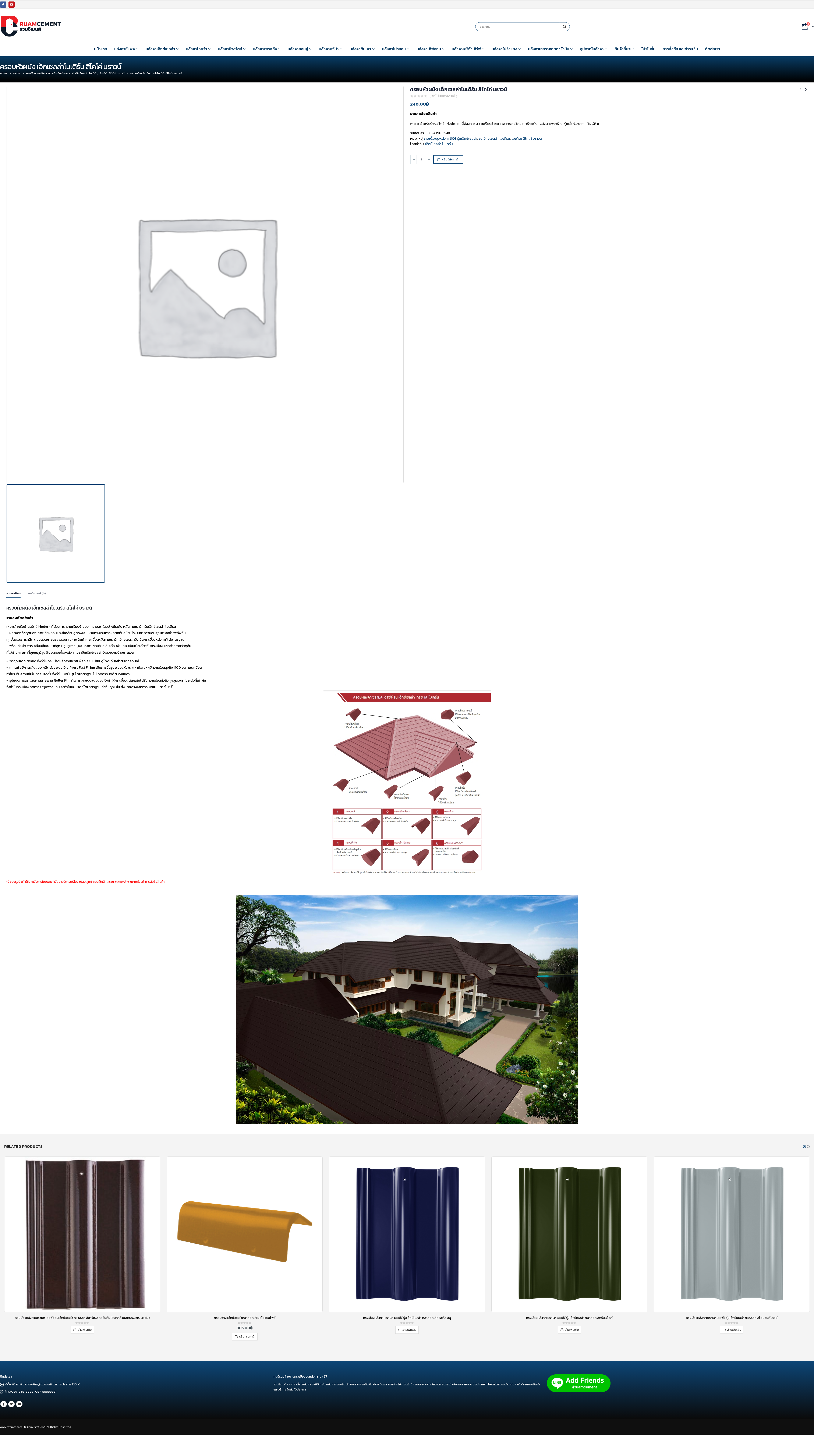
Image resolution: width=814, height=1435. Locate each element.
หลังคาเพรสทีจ (265, 49)
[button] (804, 1146)
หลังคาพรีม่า (329, 49)
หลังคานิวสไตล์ (230, 49)
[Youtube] (11, 4)
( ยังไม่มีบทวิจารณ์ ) (443, 96)
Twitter (11, 1404)
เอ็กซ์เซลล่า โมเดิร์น (439, 143)
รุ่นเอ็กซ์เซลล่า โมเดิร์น (494, 138)
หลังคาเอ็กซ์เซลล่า (160, 49)
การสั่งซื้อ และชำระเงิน (680, 49)
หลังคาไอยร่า (196, 49)
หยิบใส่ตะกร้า (451, 159)
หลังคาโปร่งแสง (504, 49)
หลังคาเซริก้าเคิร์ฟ (466, 49)
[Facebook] (3, 4)
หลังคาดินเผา (360, 49)
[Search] (565, 26)
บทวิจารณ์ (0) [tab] (37, 593)
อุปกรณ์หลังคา (592, 49)
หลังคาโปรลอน (394, 49)
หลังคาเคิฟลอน (429, 49)
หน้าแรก (100, 49)
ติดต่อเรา (712, 49)
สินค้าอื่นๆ (623, 49)
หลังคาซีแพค (124, 49)
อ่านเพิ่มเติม (85, 1330)
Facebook (3, 1404)
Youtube (19, 1404)
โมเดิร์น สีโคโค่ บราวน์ (527, 138)
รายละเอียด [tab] (13, 593)
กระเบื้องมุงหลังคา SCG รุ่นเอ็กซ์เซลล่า (450, 138)
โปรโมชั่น (648, 49)
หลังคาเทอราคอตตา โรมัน (548, 49)
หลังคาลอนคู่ (298, 49)
